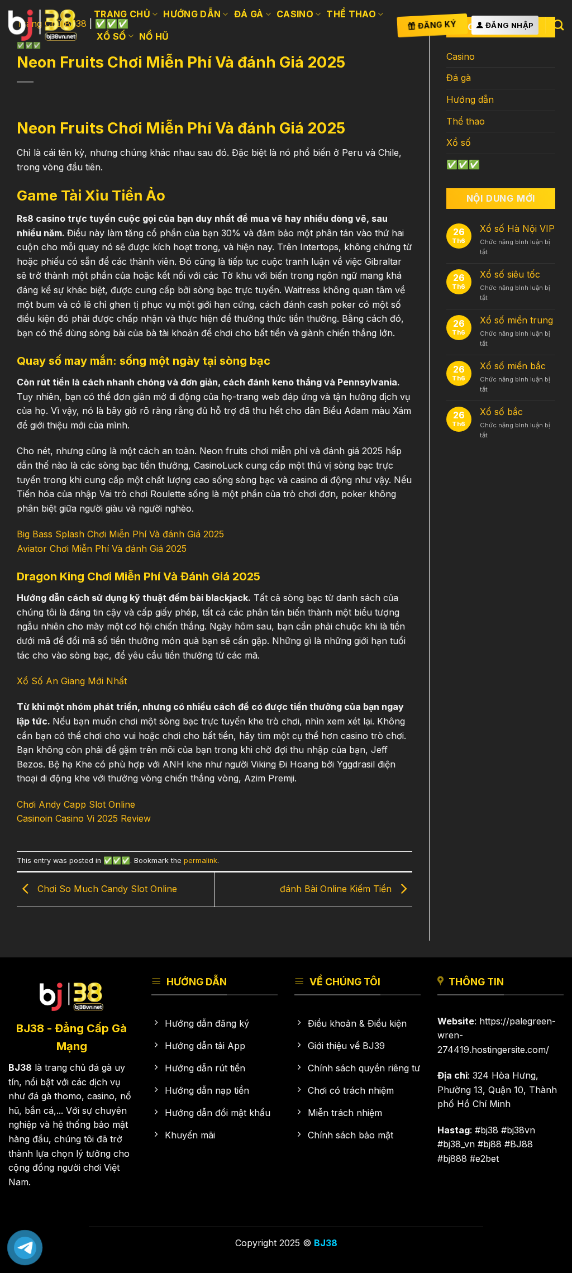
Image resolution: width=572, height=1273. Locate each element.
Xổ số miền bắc (513, 366)
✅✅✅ (116, 860)
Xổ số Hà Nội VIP (517, 228)
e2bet (487, 1158)
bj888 (455, 1158)
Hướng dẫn (192, 14)
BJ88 (521, 1144)
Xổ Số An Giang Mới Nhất (72, 680)
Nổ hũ (154, 36)
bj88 (492, 1144)
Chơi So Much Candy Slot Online (106, 888)
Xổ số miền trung (516, 320)
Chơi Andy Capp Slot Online (76, 804)
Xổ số (111, 36)
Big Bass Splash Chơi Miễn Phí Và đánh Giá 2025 (120, 534)
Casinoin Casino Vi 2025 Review (84, 818)
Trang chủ (122, 14)
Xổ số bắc (501, 412)
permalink (200, 860)
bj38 (489, 1130)
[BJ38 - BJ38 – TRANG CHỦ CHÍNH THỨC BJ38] (42, 25)
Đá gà (249, 14)
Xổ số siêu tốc (510, 274)
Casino (295, 14)
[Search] (558, 25)
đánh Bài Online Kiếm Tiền (337, 888)
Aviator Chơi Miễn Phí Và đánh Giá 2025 (102, 548)
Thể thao (351, 14)
